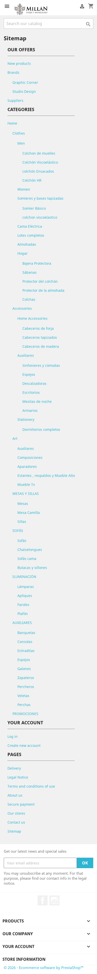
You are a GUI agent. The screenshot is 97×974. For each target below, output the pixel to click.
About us (14, 795)
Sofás (21, 540)
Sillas (21, 521)
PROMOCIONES (25, 713)
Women (23, 189)
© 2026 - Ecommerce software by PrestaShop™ (44, 967)
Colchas (28, 299)
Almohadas (26, 244)
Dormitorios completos (41, 429)
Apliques (24, 595)
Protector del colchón (40, 281)
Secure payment (21, 804)
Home (12, 123)
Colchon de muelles (38, 153)
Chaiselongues (29, 549)
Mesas (22, 503)
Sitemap (14, 831)
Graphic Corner (25, 82)
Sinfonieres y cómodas (41, 365)
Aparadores (27, 466)
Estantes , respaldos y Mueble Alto (46, 475)
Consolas (24, 641)
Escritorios (31, 392)
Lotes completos (30, 235)
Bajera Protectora (36, 263)
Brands (13, 72)
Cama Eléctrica (29, 226)
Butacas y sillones (32, 567)
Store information (24, 959)
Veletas (23, 695)
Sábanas (29, 272)
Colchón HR (32, 180)
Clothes (18, 133)
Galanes (24, 668)
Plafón (22, 613)
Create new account (24, 745)
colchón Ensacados (38, 171)
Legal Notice (17, 777)
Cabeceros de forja (38, 328)
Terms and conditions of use (31, 786)
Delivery (14, 768)
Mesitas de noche (37, 401)
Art (14, 438)
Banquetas (26, 632)
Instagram (54, 900)
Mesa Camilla (28, 512)
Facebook (43, 900)
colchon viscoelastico (39, 217)
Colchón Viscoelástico (40, 162)
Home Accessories (32, 318)
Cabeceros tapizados (39, 337)
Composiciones (30, 457)
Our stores (16, 813)
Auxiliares (25, 355)
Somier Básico (34, 208)
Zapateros (25, 677)
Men (21, 143)
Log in (12, 736)
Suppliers (15, 100)
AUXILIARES (22, 622)
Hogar (22, 253)
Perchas (24, 704)
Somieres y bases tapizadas (40, 198)
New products (19, 63)
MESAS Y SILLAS (25, 493)
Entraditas (26, 650)
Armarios (30, 410)
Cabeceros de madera (40, 346)
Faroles (23, 604)
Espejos (28, 374)
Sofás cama (26, 558)
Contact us (16, 822)
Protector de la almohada (43, 290)
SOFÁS (17, 530)
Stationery (25, 419)
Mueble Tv (26, 484)
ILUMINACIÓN (24, 576)
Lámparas (25, 586)
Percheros (25, 686)
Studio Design (24, 91)
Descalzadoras (34, 383)
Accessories (22, 308)
